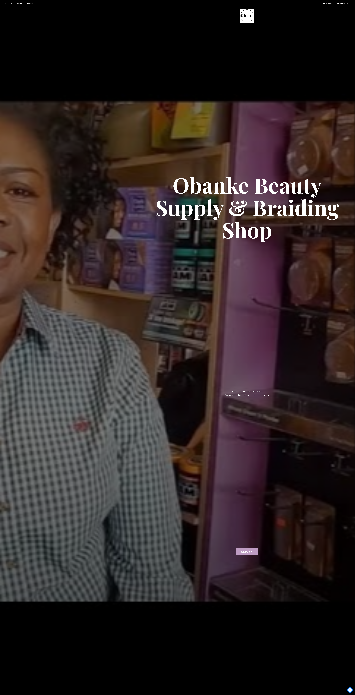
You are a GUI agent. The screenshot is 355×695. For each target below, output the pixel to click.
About (12, 3)
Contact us (29, 3)
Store (5, 3)
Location (20, 3)
